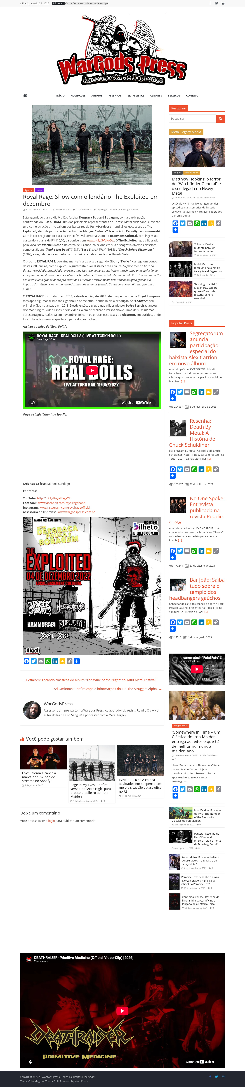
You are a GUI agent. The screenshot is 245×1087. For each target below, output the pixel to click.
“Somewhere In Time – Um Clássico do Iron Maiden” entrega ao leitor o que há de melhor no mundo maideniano (196, 741)
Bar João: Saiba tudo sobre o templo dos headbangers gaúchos (197, 588)
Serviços (174, 95)
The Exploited (115, 209)
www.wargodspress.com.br (76, 512)
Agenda (28, 190)
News (39, 190)
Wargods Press (130, 209)
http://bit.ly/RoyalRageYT (53, 498)
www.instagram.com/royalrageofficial (64, 508)
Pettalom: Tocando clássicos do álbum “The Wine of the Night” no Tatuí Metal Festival (89, 680)
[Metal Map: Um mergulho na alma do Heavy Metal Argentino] (180, 262)
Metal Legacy (191, 172)
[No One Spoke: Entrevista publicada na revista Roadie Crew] (179, 497)
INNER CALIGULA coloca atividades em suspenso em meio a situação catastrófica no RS (140, 785)
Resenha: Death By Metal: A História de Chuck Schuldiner (192, 432)
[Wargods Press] (25, 95)
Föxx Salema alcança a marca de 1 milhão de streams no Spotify (39, 777)
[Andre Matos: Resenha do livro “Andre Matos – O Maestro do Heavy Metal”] (174, 855)
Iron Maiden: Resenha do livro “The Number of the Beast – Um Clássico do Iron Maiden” (196, 815)
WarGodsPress (64, 209)
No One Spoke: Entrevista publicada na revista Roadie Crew (197, 510)
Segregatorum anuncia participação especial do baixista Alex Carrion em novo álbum (196, 348)
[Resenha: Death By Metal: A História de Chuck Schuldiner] (179, 419)
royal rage (102, 209)
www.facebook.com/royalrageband (61, 503)
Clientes (156, 95)
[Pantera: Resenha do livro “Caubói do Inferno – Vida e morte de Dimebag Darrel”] (180, 832)
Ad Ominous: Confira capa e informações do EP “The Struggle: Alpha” (108, 689)
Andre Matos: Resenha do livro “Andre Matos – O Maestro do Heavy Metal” (200, 860)
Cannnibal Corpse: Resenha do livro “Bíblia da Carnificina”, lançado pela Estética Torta (200, 900)
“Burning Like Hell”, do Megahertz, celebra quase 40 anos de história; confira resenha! (207, 291)
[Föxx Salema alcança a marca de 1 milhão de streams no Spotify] (43, 747)
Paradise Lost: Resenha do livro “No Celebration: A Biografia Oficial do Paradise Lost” (200, 880)
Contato (192, 95)
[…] (182, 381)
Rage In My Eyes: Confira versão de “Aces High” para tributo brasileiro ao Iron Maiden (90, 791)
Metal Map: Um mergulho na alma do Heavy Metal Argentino (208, 267)
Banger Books (181, 725)
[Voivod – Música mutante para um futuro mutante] (180, 242)
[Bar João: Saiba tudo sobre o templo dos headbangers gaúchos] (179, 578)
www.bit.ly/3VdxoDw (100, 240)
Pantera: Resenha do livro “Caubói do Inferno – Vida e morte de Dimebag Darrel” (207, 839)
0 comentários (83, 209)
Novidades (78, 95)
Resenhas (115, 95)
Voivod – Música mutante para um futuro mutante (204, 248)
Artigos (96, 95)
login (51, 821)
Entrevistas (136, 95)
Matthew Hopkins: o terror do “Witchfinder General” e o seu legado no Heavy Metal (196, 186)
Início (60, 95)
